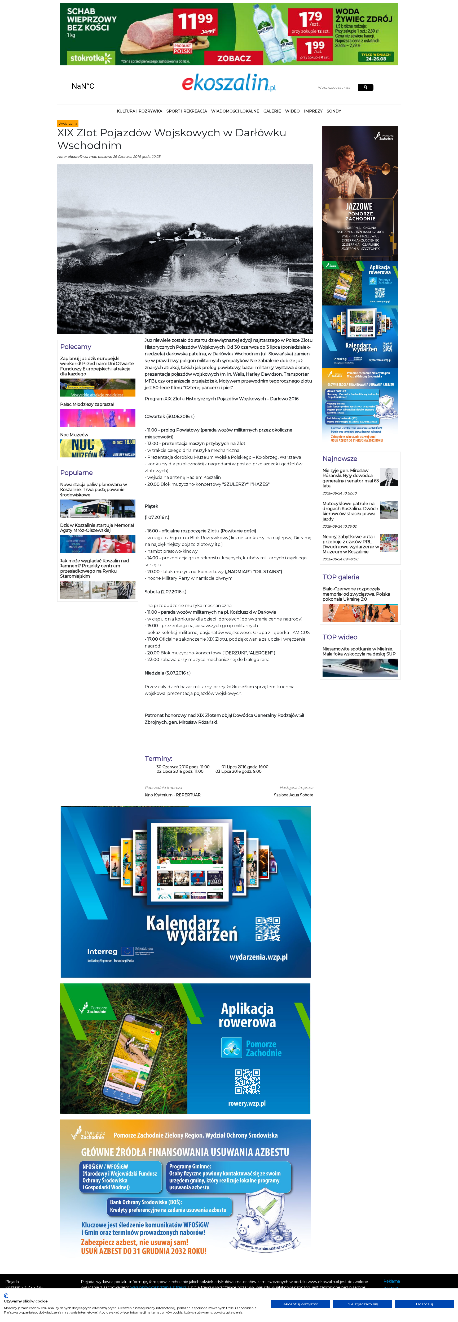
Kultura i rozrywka (139, 54)
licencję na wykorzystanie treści (230, 1236)
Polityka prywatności (402, 1238)
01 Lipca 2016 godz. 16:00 (245, 710)
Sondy (334, 54)
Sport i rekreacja (186, 54)
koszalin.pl (394, 1245)
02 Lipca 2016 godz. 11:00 (180, 714)
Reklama (392, 1224)
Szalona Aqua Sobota (293, 737)
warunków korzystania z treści (158, 1230)
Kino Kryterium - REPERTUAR (173, 737)
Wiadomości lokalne (235, 54)
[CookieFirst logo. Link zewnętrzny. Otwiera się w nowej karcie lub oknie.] (6, 1295)
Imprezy (313, 54)
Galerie (272, 54)
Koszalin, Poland (102, 29)
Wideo (292, 54)
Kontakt (391, 1231)
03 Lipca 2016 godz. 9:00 (238, 714)
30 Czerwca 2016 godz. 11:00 (183, 710)
